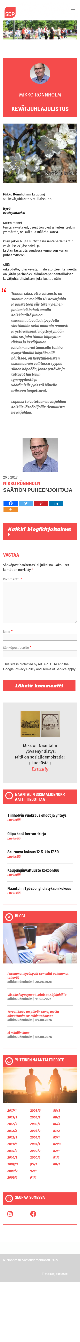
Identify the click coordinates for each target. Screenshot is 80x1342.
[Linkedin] (56, 503)
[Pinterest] (41, 503)
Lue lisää (14, 820)
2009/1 (12, 1177)
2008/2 (35, 1117)
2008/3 (35, 1110)
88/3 (56, 1110)
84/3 (56, 1124)
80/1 (56, 1164)
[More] (10, 509)
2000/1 (35, 1157)
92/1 (33, 1171)
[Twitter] (26, 503)
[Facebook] (10, 503)
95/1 (33, 1164)
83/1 (56, 1137)
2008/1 (35, 1124)
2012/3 (12, 1124)
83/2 (56, 1131)
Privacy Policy (25, 669)
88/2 (56, 1117)
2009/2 (12, 1171)
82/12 (57, 1144)
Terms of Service (54, 669)
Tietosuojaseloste (55, 1273)
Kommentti (12, 579)
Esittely (40, 769)
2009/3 (12, 1164)
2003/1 (35, 1144)
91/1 (33, 1177)
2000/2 (35, 1151)
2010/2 (12, 1151)
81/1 (56, 1157)
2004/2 (35, 1131)
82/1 (56, 1151)
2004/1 (35, 1137)
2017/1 (11, 1110)
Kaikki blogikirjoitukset (39, 529)
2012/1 (12, 1137)
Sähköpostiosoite (17, 648)
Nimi (8, 631)
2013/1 (12, 1117)
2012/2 (12, 1131)
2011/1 (12, 1144)
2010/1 (12, 1157)
